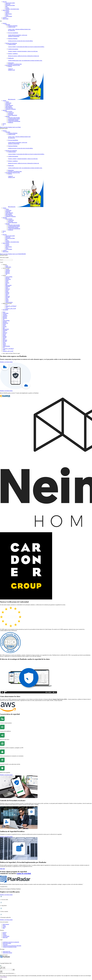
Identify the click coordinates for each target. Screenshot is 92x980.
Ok (1, 979)
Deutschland (8, 279)
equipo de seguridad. (24, 873)
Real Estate (10, 113)
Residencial (10, 122)
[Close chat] (4, 968)
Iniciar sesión (5, 18)
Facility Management (12, 115)
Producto (5, 23)
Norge (6, 287)
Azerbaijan (7, 270)
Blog (6, 6)
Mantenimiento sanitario (13, 120)
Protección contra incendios (14, 117)
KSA (6, 304)
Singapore (7, 273)
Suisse (6, 298)
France (6, 281)
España (6, 280)
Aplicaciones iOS (6, 951)
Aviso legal (5, 944)
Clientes (4, 100)
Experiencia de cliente (10, 5)
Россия (7, 290)
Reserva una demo (4, 127)
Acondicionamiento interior (14, 118)
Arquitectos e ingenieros (10, 109)
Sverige (7, 299)
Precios (4, 123)
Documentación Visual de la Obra (12, 65)
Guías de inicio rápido (10, 2)
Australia (7, 269)
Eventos (7, 7)
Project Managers (9, 107)
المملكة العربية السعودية (10, 306)
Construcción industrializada (14, 121)
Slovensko (7, 296)
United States (8, 267)
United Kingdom (9, 302)
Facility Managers (9, 105)
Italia (6, 284)
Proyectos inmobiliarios (17, 34)
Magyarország (8, 285)
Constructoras (8, 103)
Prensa (6, 15)
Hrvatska (7, 282)
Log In (16, 127)
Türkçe (6, 301)
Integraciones (11, 62)
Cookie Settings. (3, 976)
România (7, 292)
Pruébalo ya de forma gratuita (6, 361)
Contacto (7, 11)
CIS (6, 274)
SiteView (12, 83)
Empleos (7, 12)
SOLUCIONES (8, 111)
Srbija (6, 295)
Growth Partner (8, 16)
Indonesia (7, 271)
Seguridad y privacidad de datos (12, 9)
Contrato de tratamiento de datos (9, 946)
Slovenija (7, 297)
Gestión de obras (19, 28)
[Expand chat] (1, 968)
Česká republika (8, 276)
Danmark (7, 277)
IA (3, 124)
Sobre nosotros (6, 10)
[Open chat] (1, 972)
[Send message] (14, 970)
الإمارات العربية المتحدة (10, 308)
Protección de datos (7, 943)
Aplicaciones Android (7, 952)
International (5, 309)
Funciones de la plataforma (11, 43)
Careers (4, 926)
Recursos (5, 1)
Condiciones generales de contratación (11, 942)
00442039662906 (22, 253)
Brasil (6, 265)
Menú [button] (19, 127)
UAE (6, 307)
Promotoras (7, 104)
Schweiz (7, 293)
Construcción (11, 112)
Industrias (5, 110)
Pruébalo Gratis (11, 127)
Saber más (2, 868)
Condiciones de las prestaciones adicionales (12, 945)
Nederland (7, 286)
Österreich (7, 288)
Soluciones (7, 24)
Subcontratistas (8, 106)
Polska (6, 291)
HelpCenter (7, 4)
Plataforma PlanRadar (12, 25)
